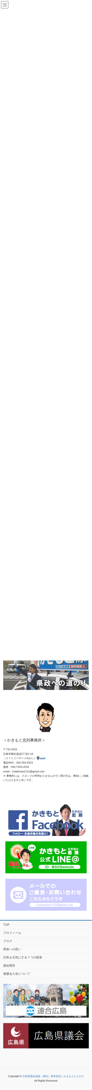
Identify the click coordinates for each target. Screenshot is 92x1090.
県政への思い (12, 949)
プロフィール (12, 933)
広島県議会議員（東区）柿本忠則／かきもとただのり (53, 1076)
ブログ (7, 941)
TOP (6, 924)
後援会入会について (16, 973)
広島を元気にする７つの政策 (22, 957)
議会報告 (9, 965)
